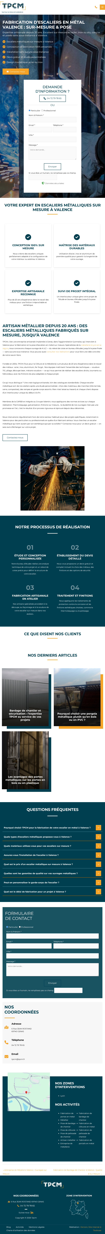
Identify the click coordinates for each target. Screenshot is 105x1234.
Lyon (62, 1096)
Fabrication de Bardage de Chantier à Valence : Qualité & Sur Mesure (77, 1170)
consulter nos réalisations (58, 352)
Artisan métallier (67, 1140)
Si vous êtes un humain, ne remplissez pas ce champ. (52, 173)
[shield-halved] (43, 183)
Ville (31, 135)
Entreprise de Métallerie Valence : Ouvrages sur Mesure (25, 1170)
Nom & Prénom (36, 115)
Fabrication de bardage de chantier (85, 1116)
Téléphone (58, 125)
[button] (96, 7)
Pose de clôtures (67, 1130)
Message (33, 145)
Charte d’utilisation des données (20, 1230)
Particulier (35, 110)
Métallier (64, 1120)
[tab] (52, 828)
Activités (20, 1227)
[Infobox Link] (18, 1028)
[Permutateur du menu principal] (102, 7)
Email (32, 125)
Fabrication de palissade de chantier (85, 1133)
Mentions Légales (36, 1227)
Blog (8, 1227)
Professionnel (49, 110)
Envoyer (52, 166)
